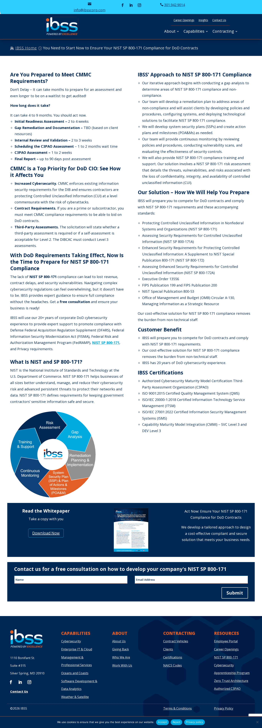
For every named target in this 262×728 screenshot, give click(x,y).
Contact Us (219, 20)
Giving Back (120, 649)
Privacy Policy (223, 708)
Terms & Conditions (177, 708)
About (169, 32)
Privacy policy (194, 722)
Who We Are (121, 657)
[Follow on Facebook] (122, 5)
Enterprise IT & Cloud (76, 649)
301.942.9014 (174, 4)
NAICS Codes (172, 665)
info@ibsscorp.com (89, 10)
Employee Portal (226, 641)
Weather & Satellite (75, 697)
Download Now (46, 533)
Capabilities (194, 32)
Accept (162, 722)
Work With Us (122, 665)
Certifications (172, 657)
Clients (168, 649)
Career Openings (184, 20)
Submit (235, 593)
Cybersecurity (71, 641)
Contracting (223, 32)
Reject (176, 722)
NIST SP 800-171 (105, 342)
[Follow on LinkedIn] (131, 5)
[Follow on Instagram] (139, 5)
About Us (119, 641)
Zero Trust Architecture (231, 681)
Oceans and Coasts (74, 673)
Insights (203, 20)
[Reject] (257, 722)
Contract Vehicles (175, 641)
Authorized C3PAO (227, 689)
